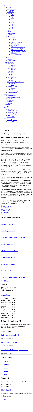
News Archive (11, 13)
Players (6, 368)
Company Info (11, 103)
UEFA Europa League (17, 48)
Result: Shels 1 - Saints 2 (8, 264)
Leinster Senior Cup (16, 42)
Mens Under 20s (11, 63)
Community (7, 104)
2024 (12, 16)
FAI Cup (13, 39)
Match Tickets (11, 109)
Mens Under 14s (11, 77)
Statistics (9, 59)
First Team (7, 30)
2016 (12, 28)
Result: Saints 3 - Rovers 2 (8, 244)
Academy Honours (12, 92)
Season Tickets (11, 117)
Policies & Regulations (13, 97)
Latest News (10, 7)
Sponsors (6, 106)
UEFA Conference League (18, 50)
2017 (12, 27)
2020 (12, 22)
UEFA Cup (14, 53)
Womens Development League (15, 82)
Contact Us (10, 101)
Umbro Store (10, 121)
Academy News (11, 9)
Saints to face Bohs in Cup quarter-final (14, 350)
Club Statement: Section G (8, 224)
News (5, 6)
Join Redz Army (11, 114)
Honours (9, 98)
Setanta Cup (14, 45)
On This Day (10, 12)
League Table (11, 57)
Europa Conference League (18, 51)
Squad (9, 31)
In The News (10, 10)
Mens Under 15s (11, 72)
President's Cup (15, 44)
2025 (12, 15)
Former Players (11, 60)
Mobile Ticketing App (13, 110)
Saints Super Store (12, 120)
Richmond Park (11, 95)
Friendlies (13, 56)
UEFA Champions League (18, 47)
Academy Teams (8, 62)
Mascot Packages (12, 112)
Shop (5, 118)
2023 (12, 18)
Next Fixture (5, 281)
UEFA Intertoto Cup (16, 54)
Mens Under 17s (11, 68)
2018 (12, 25)
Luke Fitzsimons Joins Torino (9, 251)
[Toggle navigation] (1, 3)
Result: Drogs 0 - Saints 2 (8, 231)
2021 (12, 21)
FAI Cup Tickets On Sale (8, 257)
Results (9, 36)
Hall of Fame (10, 100)
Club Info (6, 94)
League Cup (14, 41)
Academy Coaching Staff (14, 91)
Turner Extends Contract (8, 271)
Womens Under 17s (12, 86)
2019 (12, 24)
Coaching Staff (11, 33)
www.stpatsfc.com (6, 390)
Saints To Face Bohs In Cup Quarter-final (13, 237)
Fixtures (9, 34)
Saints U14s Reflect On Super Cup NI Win (13, 277)
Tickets (6, 107)
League (13, 37)
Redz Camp (10, 115)
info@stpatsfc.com (6, 389)
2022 (12, 19)
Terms (5, 399)
